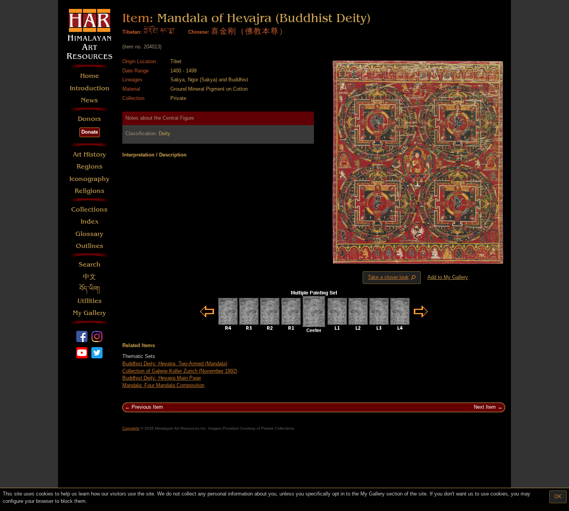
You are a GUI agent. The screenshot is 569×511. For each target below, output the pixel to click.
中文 (89, 276)
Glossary (89, 233)
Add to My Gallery (447, 277)
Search (90, 264)
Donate (89, 132)
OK (558, 496)
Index (90, 221)
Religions (90, 190)
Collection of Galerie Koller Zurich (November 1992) (179, 371)
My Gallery (89, 313)
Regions (90, 166)
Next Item (485, 407)
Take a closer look (392, 278)
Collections (89, 209)
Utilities (89, 301)
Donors (89, 118)
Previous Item (147, 407)
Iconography (89, 178)
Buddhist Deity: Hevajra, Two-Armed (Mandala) (174, 363)
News (89, 100)
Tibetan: (132, 32)
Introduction (90, 88)
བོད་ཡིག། (89, 288)
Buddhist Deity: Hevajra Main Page (161, 378)
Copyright (130, 428)
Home (89, 75)
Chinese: (198, 32)
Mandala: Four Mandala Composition (163, 385)
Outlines (89, 245)
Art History (89, 154)
